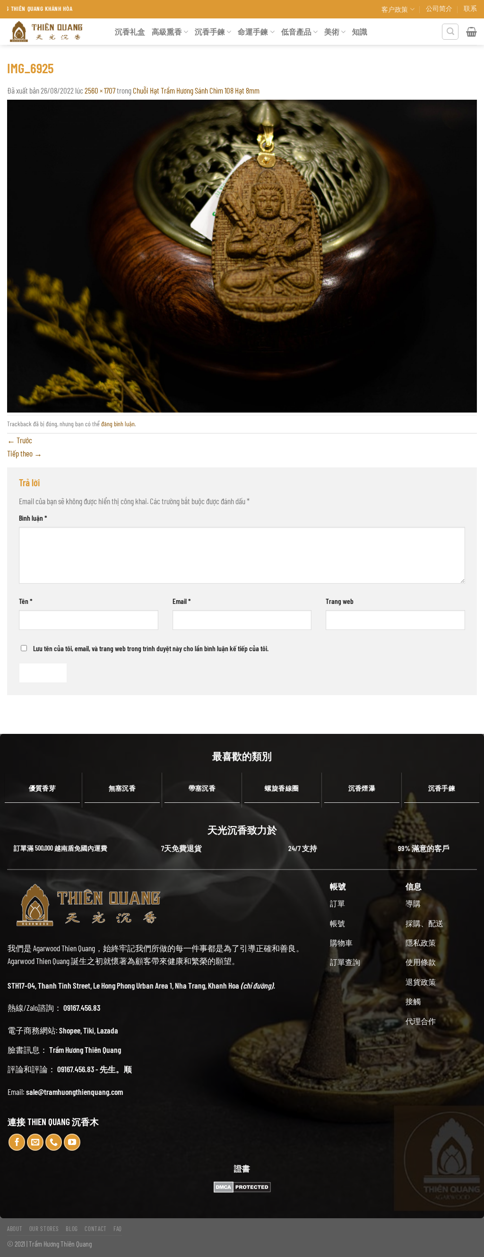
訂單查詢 (345, 961)
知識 (359, 31)
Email (182, 600)
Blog (72, 1228)
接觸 (413, 1001)
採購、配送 (424, 923)
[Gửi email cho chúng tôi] (35, 1142)
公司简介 (439, 8)
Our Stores (44, 1228)
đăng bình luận (118, 424)
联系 (470, 8)
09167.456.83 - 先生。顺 (94, 1069)
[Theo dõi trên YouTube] (72, 1142)
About (14, 1228)
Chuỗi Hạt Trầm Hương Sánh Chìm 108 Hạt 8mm (196, 90)
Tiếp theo (24, 453)
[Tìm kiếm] (450, 32)
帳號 (337, 923)
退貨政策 (421, 981)
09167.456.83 (81, 1007)
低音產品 (296, 31)
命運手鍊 (253, 31)
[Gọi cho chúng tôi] (53, 1142)
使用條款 (421, 961)
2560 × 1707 (100, 90)
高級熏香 (167, 31)
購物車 (341, 942)
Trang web (340, 600)
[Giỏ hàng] (471, 31)
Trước (19, 440)
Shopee (69, 1030)
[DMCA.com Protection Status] (242, 1187)
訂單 (337, 903)
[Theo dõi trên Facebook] (17, 1142)
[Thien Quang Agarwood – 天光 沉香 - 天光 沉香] (54, 31)
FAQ (117, 1228)
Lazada (107, 1030)
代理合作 (421, 1020)
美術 (331, 31)
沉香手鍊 (210, 31)
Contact (96, 1228)
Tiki (88, 1030)
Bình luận (33, 517)
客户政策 (394, 9)
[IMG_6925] (242, 254)
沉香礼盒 (130, 31)
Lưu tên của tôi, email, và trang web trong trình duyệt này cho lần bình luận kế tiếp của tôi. (150, 648)
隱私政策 (421, 942)
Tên (26, 600)
